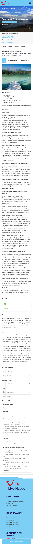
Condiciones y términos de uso (15, 527)
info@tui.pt (9, 507)
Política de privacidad (12, 524)
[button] (4, 77)
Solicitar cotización (16, 542)
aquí (19, 55)
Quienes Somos (11, 517)
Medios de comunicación (13, 522)
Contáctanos (10, 520)
